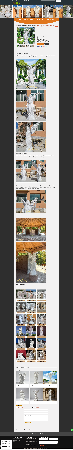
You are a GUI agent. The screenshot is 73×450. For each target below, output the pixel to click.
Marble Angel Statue (34, 25)
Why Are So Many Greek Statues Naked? (31, 446)
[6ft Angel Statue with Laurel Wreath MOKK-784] (36, 394)
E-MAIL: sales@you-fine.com (16, 0)
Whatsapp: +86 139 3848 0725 (25, 0)
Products (19, 25)
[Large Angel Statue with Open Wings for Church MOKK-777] (22, 377)
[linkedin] (41, 46)
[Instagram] (43, 46)
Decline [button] (9, 446)
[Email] (46, 46)
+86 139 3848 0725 (16, 441)
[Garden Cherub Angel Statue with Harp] (22, 394)
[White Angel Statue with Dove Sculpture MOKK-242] (36, 377)
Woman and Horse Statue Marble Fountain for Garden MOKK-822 (24, 429)
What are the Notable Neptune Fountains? (31, 445)
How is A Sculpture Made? (29, 444)
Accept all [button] (4, 446)
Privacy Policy (47, 448)
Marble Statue (29, 25)
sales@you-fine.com (36, 407)
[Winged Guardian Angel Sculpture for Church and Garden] (50, 377)
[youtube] (39, 46)
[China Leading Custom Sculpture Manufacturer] (16, 3)
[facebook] (38, 46)
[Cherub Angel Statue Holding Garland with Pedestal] (50, 394)
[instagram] (39, 434)
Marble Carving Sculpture (24, 25)
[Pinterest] (44, 46)
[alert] (6, 444)
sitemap (44, 448)
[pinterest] (42, 434)
